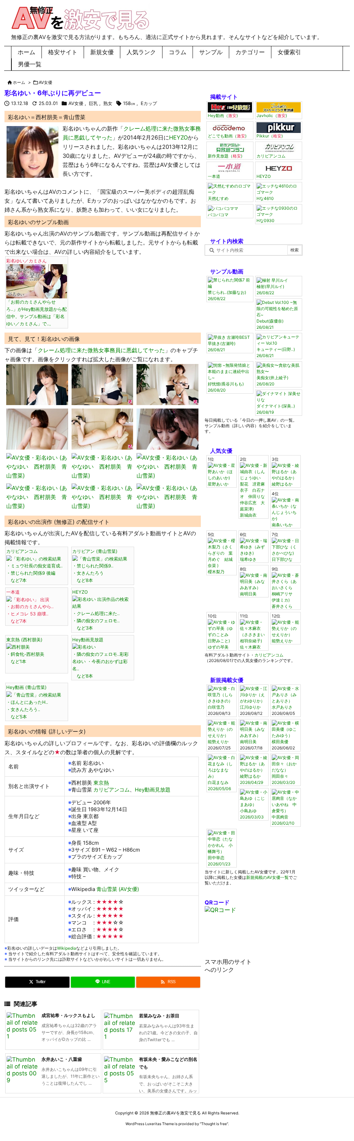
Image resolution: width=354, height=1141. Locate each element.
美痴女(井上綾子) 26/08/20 (272, 380)
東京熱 (100, 782)
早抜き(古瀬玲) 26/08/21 (221, 346)
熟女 (107, 103)
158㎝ (129, 103)
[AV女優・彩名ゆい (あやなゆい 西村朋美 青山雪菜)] (32, 151)
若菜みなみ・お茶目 (159, 1015)
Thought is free (214, 1124)
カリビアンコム (111, 789)
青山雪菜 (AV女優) (117, 889)
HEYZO (178, 137)
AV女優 (45, 82)
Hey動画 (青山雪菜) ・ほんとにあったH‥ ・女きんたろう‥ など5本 (27, 701)
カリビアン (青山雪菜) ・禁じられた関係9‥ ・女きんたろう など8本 (95, 565)
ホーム (19, 82)
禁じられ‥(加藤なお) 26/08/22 (227, 295)
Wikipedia (66, 948)
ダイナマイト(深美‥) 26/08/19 (276, 409)
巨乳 (93, 103)
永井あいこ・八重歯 (61, 1059)
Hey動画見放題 (152, 789)
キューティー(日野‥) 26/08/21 (276, 352)
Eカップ (149, 103)
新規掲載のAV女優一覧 (267, 877)
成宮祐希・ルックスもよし (68, 1015)
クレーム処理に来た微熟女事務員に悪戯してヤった (101, 350)
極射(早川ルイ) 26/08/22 (270, 289)
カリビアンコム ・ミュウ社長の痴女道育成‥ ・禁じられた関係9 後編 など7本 (34, 565)
